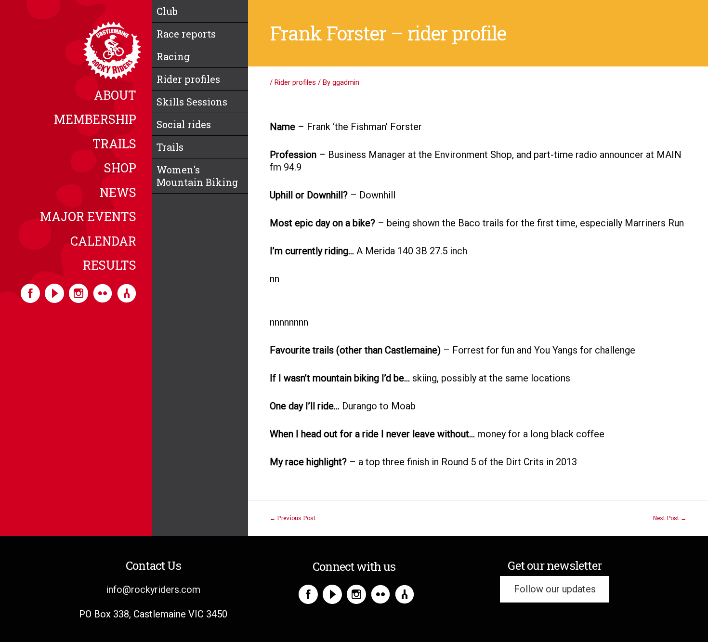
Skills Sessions (192, 101)
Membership (95, 120)
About (115, 96)
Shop (120, 168)
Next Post (669, 518)
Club (167, 11)
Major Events (88, 217)
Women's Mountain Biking (197, 175)
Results (109, 266)
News (118, 193)
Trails (114, 144)
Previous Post (292, 518)
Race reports (186, 33)
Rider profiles (188, 79)
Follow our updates (555, 589)
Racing (173, 56)
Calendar (103, 242)
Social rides (184, 124)
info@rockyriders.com (153, 589)
